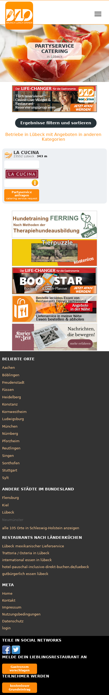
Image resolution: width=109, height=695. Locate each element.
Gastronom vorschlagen (20, 668)
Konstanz (10, 404)
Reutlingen (11, 448)
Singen (8, 456)
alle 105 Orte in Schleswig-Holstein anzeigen (40, 528)
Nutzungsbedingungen (21, 614)
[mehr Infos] (21, 173)
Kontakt (8, 600)
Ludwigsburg (13, 419)
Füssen (8, 390)
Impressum (11, 607)
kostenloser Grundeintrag (19, 687)
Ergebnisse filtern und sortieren (55, 123)
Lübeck (8, 512)
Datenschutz (13, 621)
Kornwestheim (14, 412)
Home (7, 593)
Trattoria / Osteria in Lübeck (25, 553)
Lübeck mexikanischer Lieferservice (33, 546)
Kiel (5, 505)
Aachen (8, 368)
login (6, 628)
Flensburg (10, 498)
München (9, 426)
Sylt (5, 478)
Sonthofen (11, 463)
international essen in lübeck (27, 560)
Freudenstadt (13, 382)
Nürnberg (10, 434)
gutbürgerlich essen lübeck (25, 574)
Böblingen (10, 375)
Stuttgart (9, 470)
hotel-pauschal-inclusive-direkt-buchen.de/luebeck (45, 567)
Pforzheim (11, 441)
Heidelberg (11, 397)
